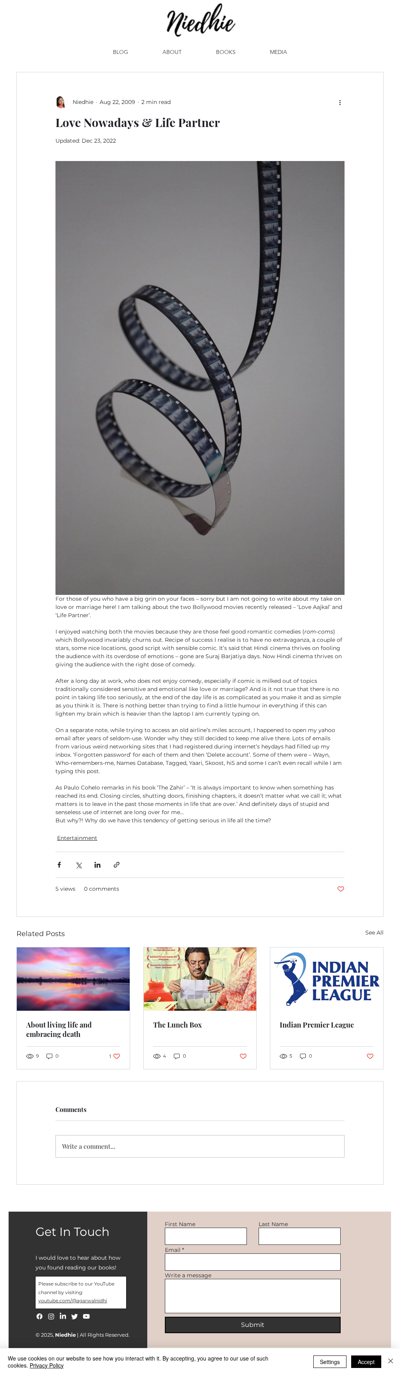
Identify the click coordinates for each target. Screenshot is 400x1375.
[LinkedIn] (63, 1316)
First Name (180, 1224)
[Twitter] (75, 1316)
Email (172, 1250)
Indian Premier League (317, 1024)
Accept (366, 1362)
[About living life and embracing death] (73, 979)
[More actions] (340, 102)
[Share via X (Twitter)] (78, 864)
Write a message (188, 1275)
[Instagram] (51, 1316)
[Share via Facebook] (59, 864)
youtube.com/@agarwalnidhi (72, 1300)
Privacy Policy (47, 1365)
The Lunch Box (177, 1024)
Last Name (273, 1224)
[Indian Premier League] (326, 979)
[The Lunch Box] (200, 979)
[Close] (390, 1362)
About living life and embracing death (59, 1029)
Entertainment (77, 837)
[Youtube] (86, 1316)
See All (374, 932)
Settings (330, 1362)
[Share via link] (116, 864)
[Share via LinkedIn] (97, 864)
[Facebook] (39, 1316)
